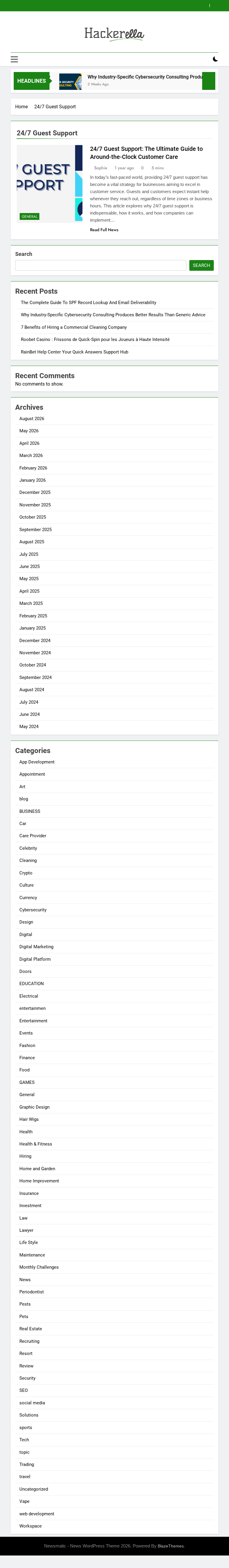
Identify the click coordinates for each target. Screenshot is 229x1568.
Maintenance (32, 1255)
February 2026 (33, 468)
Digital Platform (35, 959)
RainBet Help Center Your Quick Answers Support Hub (74, 352)
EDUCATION (31, 983)
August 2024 (31, 689)
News (25, 1279)
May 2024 (28, 726)
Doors (25, 971)
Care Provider (32, 835)
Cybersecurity (33, 910)
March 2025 (31, 603)
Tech (24, 1439)
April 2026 (29, 443)
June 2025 (29, 566)
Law (23, 1218)
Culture (26, 885)
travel (24, 1476)
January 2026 (32, 480)
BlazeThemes (171, 1546)
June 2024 (29, 714)
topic (24, 1452)
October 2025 (32, 517)
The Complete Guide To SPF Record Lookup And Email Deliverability (88, 302)
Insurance (29, 1193)
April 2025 (29, 591)
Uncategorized (33, 1489)
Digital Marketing (36, 946)
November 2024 (35, 652)
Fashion (27, 1045)
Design (26, 922)
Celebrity (28, 848)
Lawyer (26, 1230)
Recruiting (29, 1341)
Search (23, 254)
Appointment (32, 774)
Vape (24, 1501)
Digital (25, 934)
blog (23, 799)
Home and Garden (37, 1168)
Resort (26, 1353)
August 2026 (31, 418)
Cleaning (28, 860)
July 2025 (28, 554)
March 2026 (31, 455)
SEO (23, 1390)
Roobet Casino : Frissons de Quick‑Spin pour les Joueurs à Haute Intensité (95, 339)
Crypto (26, 873)
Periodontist (31, 1292)
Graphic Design (34, 1107)
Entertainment (33, 1021)
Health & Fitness (35, 1144)
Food (24, 1070)
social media (32, 1403)
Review (26, 1366)
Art (22, 786)
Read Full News (104, 230)
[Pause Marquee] (208, 81)
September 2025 (35, 529)
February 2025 (33, 616)
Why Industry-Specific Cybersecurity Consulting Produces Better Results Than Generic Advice (113, 314)
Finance (27, 1057)
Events (26, 1033)
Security (27, 1378)
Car (22, 823)
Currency (28, 897)
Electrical (28, 996)
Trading (26, 1464)
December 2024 (34, 640)
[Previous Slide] (205, 5)
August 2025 (31, 541)
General (29, 216)
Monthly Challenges (39, 1267)
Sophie (100, 168)
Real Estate (30, 1328)
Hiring (25, 1156)
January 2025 (32, 628)
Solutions (28, 1415)
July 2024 (28, 702)
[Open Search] (205, 59)
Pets (23, 1316)
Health (26, 1131)
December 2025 (34, 492)
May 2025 (28, 578)
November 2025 (35, 505)
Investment (30, 1205)
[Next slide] (214, 5)
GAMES (27, 1082)
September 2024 (35, 677)
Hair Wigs (29, 1119)
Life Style (28, 1242)
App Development (37, 762)
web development (36, 1514)
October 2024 (32, 665)
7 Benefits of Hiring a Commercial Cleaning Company (74, 327)
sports (25, 1427)
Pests (25, 1304)
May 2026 (28, 431)
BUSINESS (29, 811)
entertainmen (32, 1008)
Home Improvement (39, 1181)
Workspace (30, 1526)
